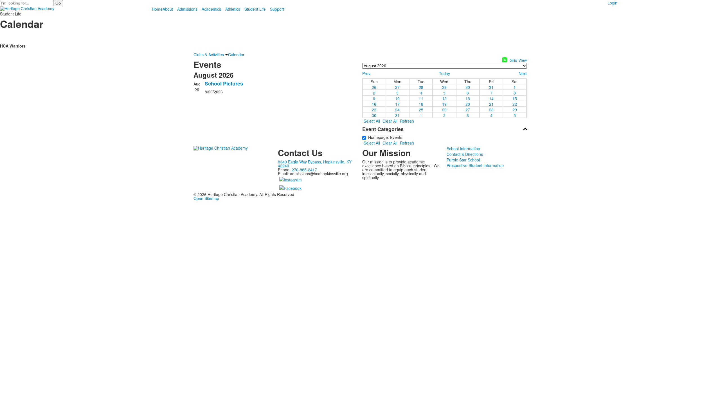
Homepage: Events (384, 137)
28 (421, 86)
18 (421, 103)
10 (397, 98)
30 (467, 86)
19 (444, 103)
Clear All (389, 121)
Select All (372, 121)
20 (467, 103)
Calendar (236, 54)
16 (374, 103)
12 (444, 98)
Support (277, 9)
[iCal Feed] (504, 59)
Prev (366, 73)
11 (421, 98)
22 (514, 103)
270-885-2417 (304, 169)
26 (374, 86)
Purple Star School (463, 160)
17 (397, 103)
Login (612, 3)
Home (157, 9)
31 (491, 86)
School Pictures (224, 83)
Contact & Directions (465, 154)
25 (421, 109)
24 (397, 109)
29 (444, 86)
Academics (211, 9)
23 (374, 109)
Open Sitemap (206, 198)
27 (397, 86)
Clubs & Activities (209, 54)
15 (514, 98)
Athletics (232, 9)
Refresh (407, 121)
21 (491, 103)
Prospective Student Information (475, 165)
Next (523, 73)
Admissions (187, 9)
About (168, 9)
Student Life (255, 9)
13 (467, 98)
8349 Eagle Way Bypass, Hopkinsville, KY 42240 (315, 163)
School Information (463, 148)
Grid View (518, 60)
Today (444, 73)
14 (491, 98)
